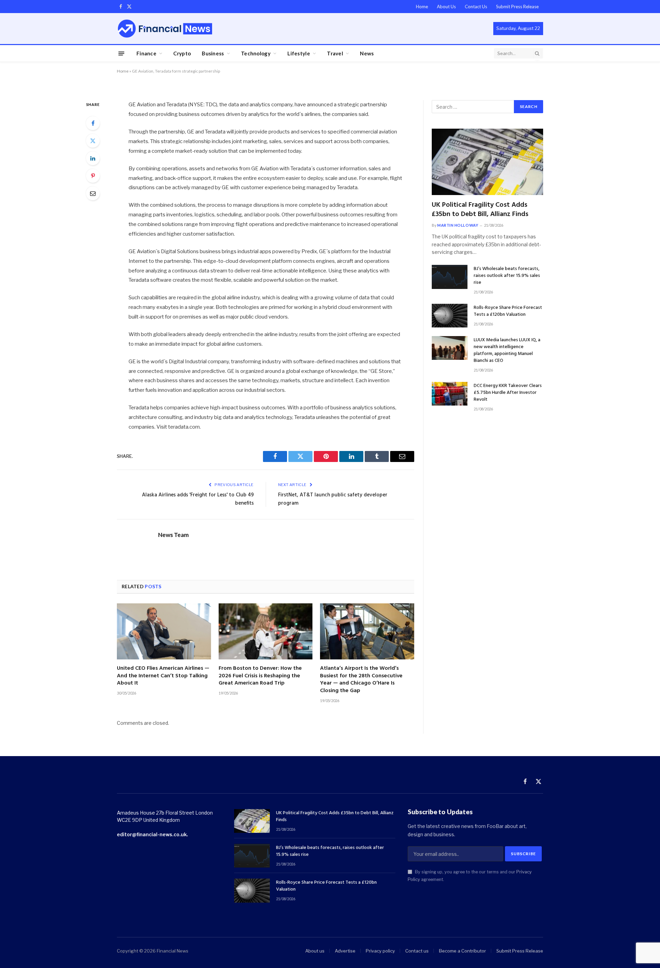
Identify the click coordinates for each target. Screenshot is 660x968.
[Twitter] (93, 141)
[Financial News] (165, 28)
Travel (335, 53)
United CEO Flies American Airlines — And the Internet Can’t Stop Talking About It (163, 676)
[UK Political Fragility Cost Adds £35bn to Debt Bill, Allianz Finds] (487, 162)
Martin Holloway (457, 225)
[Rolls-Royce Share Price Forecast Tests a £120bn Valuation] (450, 315)
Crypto (182, 53)
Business (213, 53)
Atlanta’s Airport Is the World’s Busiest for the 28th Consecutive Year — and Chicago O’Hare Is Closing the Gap (361, 680)
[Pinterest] (93, 176)
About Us (446, 6)
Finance (146, 53)
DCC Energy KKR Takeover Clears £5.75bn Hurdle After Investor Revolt (508, 393)
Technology (256, 53)
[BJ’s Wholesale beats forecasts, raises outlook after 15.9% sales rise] (450, 277)
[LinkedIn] (93, 158)
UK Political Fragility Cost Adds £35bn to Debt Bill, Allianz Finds (480, 210)
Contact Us (476, 6)
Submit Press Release (517, 6)
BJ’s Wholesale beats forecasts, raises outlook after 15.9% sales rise (507, 276)
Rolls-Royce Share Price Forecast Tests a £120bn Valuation (508, 311)
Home (422, 6)
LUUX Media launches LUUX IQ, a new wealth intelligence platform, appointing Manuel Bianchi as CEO (507, 350)
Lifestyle (298, 53)
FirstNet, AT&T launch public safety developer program (332, 499)
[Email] (93, 193)
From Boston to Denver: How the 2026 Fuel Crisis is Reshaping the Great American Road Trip (260, 676)
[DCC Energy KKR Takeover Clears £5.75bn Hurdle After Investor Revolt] (450, 394)
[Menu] (121, 53)
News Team (173, 534)
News (367, 53)
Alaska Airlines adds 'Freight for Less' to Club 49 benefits (198, 499)
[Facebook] (93, 123)
